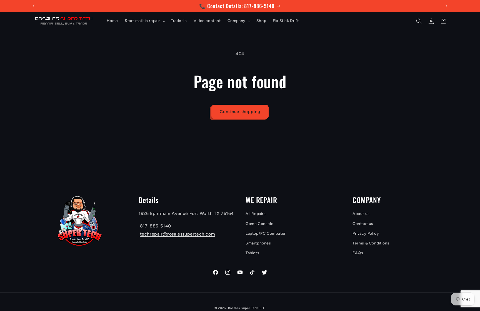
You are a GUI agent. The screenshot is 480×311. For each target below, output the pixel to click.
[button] (144, 21)
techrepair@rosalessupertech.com (177, 234)
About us (361, 213)
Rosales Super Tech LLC (247, 308)
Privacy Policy (365, 233)
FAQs (357, 253)
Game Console (259, 223)
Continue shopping (240, 111)
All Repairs (256, 213)
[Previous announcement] (34, 6)
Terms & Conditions (370, 243)
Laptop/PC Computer (266, 233)
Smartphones (258, 243)
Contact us (362, 223)
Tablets (252, 253)
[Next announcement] (446, 6)
